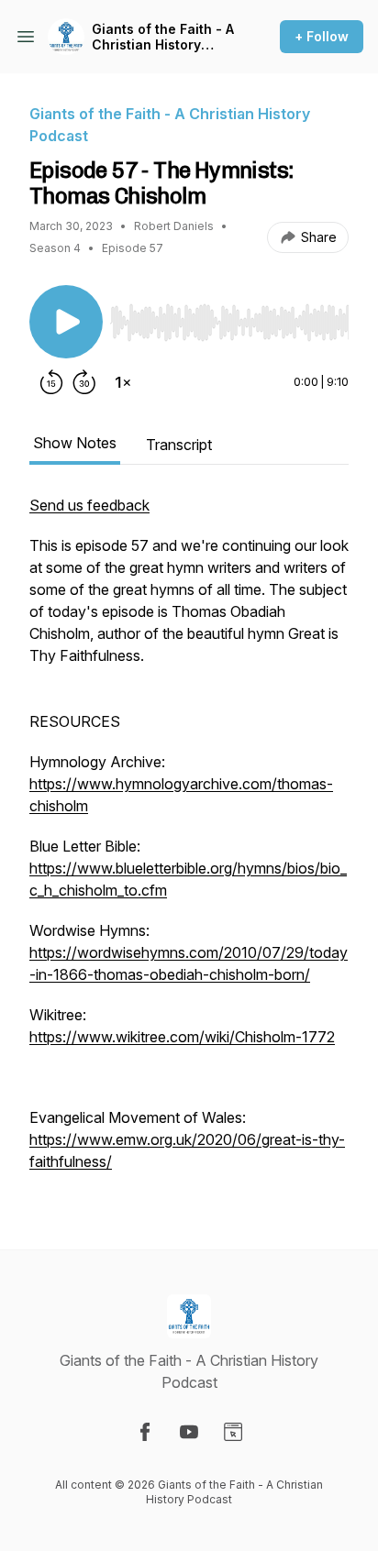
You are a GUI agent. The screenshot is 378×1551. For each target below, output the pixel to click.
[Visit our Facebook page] (145, 1432)
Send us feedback (89, 505)
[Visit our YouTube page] (189, 1432)
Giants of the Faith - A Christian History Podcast (163, 37)
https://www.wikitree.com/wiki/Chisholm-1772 (182, 1037)
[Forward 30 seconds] (84, 382)
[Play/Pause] (66, 321)
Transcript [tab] (179, 444)
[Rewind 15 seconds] (51, 382)
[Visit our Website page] (233, 1432)
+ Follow (322, 36)
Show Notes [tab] (75, 443)
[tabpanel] (189, 842)
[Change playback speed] (123, 382)
